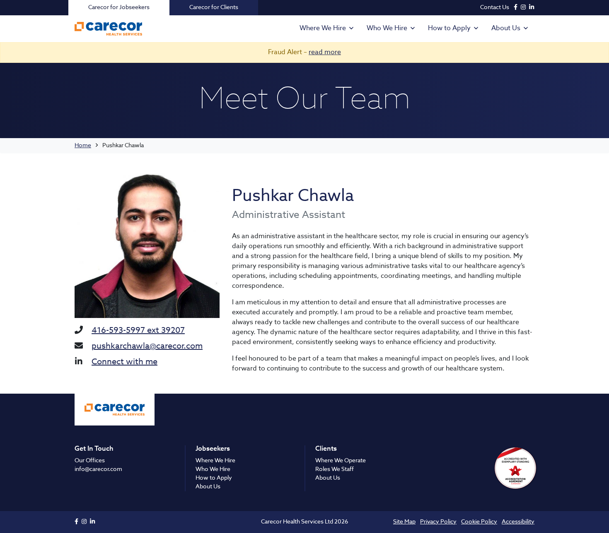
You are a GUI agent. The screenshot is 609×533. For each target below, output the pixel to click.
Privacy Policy (438, 522)
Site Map (404, 522)
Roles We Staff (334, 469)
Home (83, 145)
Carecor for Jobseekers (119, 7)
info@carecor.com (98, 469)
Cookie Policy (479, 522)
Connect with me (124, 362)
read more (325, 52)
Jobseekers (213, 449)
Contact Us (494, 7)
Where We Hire (323, 28)
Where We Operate (340, 461)
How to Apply (449, 28)
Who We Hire (387, 28)
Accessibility (518, 522)
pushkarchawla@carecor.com (147, 346)
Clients (326, 449)
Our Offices (90, 461)
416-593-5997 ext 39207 (138, 331)
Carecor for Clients (213, 7)
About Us (505, 28)
